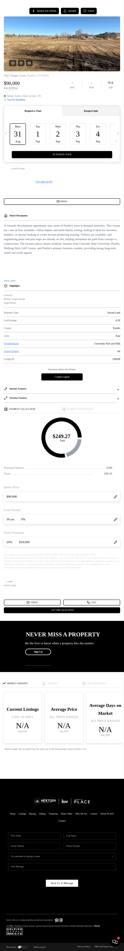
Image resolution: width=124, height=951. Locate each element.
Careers (93, 814)
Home (13, 814)
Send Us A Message (62, 883)
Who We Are (81, 814)
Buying (32, 814)
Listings (22, 814)
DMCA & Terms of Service (106, 946)
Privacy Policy (84, 946)
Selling (42, 814)
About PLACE (107, 814)
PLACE (97, 926)
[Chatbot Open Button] (115, 942)
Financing (53, 814)
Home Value (66, 814)
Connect (62, 821)
